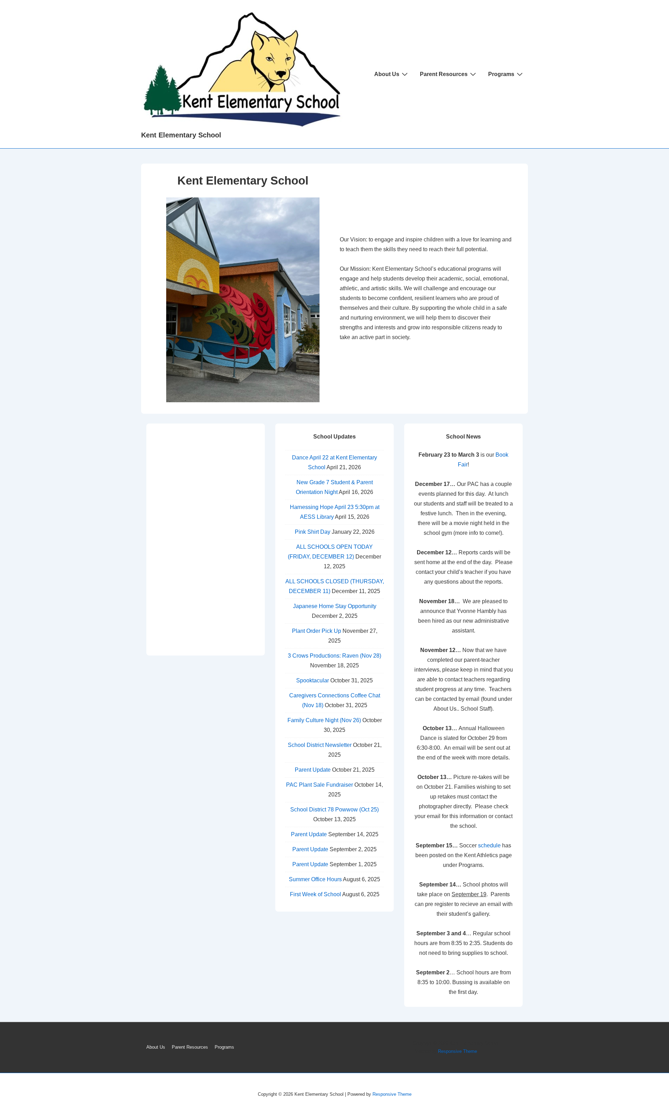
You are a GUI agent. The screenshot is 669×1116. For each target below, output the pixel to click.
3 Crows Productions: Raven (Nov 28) (334, 656)
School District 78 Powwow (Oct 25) (334, 809)
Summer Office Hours (315, 879)
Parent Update (313, 770)
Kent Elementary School (181, 135)
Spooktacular (312, 680)
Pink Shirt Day (312, 532)
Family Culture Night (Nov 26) (324, 720)
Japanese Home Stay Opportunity (334, 606)
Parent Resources (444, 74)
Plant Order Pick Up (316, 631)
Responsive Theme (457, 1051)
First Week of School (315, 894)
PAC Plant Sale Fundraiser (319, 785)
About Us (386, 74)
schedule (489, 845)
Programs (501, 74)
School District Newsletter (320, 745)
